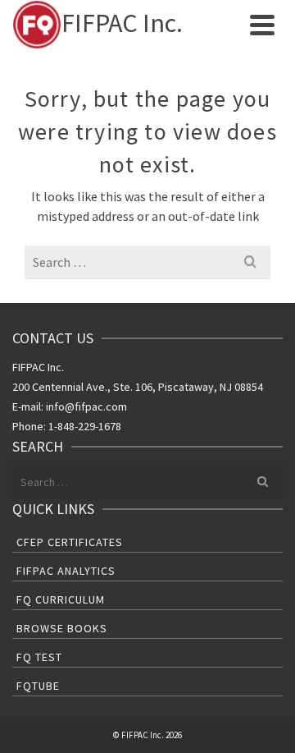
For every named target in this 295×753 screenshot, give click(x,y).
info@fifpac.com (86, 406)
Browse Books (61, 628)
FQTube (38, 685)
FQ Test (39, 657)
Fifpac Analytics (66, 570)
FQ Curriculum (60, 599)
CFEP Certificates (69, 542)
